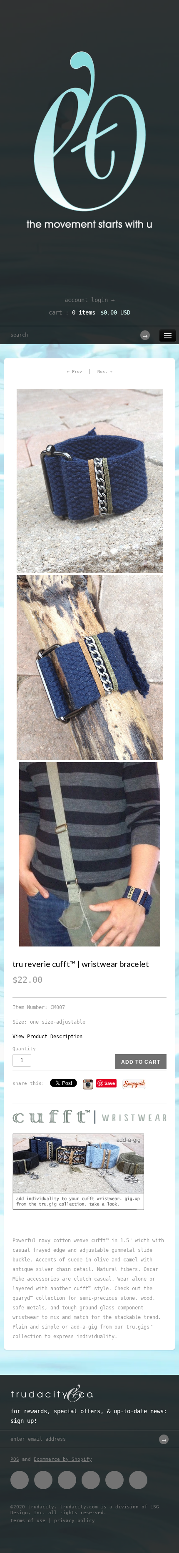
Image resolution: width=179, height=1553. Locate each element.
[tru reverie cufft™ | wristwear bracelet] (89, 481)
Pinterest (67, 1480)
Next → (104, 371)
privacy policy (74, 1520)
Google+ (91, 1480)
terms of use (27, 1520)
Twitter (43, 1480)
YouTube (138, 1480)
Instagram (114, 1480)
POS (14, 1459)
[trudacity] (89, 27)
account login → (89, 300)
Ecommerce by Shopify (63, 1459)
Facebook (19, 1480)
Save (109, 1083)
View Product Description (47, 1037)
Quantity (24, 1049)
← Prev (74, 371)
